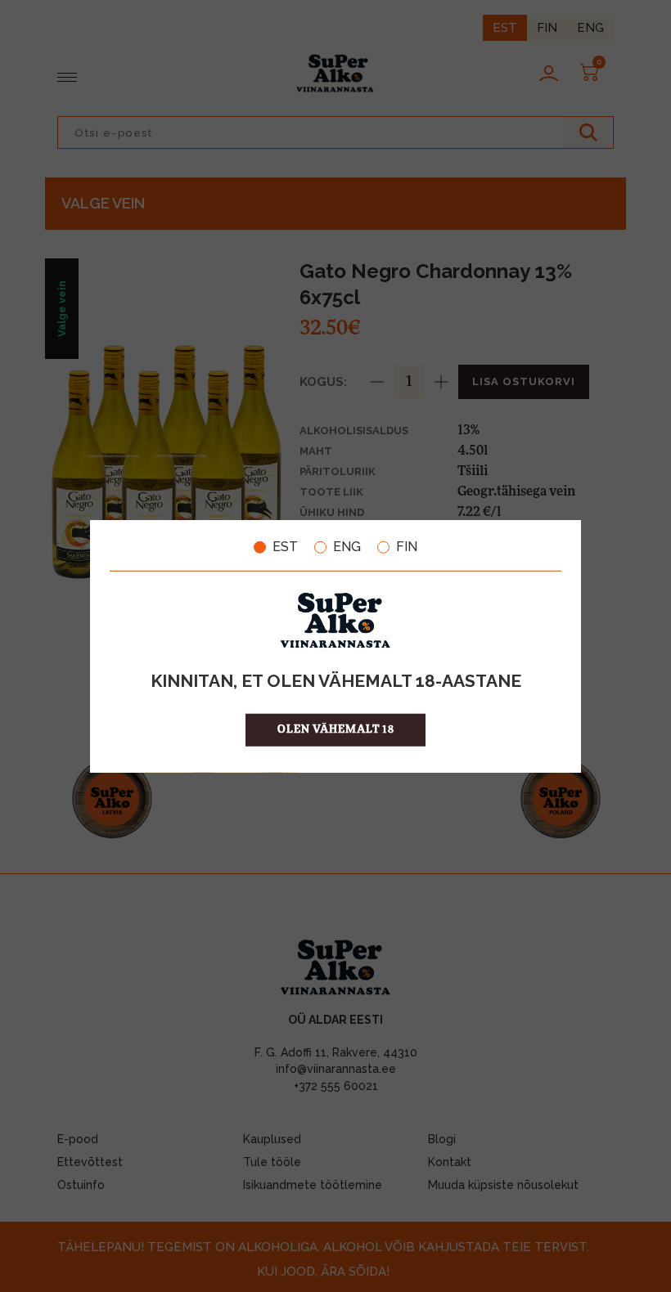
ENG (347, 547)
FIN (406, 547)
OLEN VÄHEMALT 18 (335, 729)
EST (285, 547)
